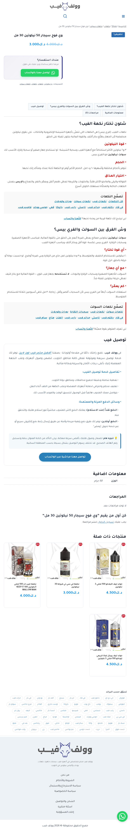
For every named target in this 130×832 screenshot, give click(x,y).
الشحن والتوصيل (65, 801)
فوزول (122, 698)
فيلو (14, 723)
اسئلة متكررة (65, 807)
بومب (98, 704)
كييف (28, 711)
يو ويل (39, 698)
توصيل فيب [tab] (37, 106)
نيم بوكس (69, 730)
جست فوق (120, 730)
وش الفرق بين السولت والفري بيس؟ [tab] (70, 106)
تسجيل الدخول (106, 522)
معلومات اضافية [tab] (114, 113)
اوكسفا (66, 717)
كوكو (67, 723)
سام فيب (41, 318)
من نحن (65, 775)
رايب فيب (70, 207)
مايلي (57, 723)
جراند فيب (94, 207)
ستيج (61, 698)
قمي (51, 207)
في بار (28, 698)
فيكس (63, 711)
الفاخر (39, 704)
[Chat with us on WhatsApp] (122, 816)
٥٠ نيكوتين (48, 84)
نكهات (40, 84)
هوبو (110, 723)
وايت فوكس (20, 730)
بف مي (24, 723)
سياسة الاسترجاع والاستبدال (65, 786)
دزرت (98, 730)
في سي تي (120, 717)
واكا (90, 723)
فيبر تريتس (22, 717)
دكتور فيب (107, 207)
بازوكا (59, 207)
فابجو (100, 723)
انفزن (59, 318)
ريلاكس (36, 723)
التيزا (108, 730)
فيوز (47, 723)
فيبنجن (78, 717)
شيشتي (96, 711)
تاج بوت (87, 704)
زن (43, 730)
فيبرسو (75, 711)
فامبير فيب (24, 207)
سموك (110, 704)
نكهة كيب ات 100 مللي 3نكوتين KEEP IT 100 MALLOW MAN (25, 587)
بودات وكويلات (63, 201)
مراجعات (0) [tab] (91, 113)
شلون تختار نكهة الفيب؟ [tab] (110, 106)
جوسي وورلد (40, 207)
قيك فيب (106, 717)
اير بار (72, 698)
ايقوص (121, 704)
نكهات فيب (99, 201)
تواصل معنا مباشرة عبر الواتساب (65, 457)
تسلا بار (121, 723)
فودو (55, 717)
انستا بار (51, 711)
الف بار (51, 698)
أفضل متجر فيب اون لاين (35, 353)
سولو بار (12, 704)
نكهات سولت (25, 84)
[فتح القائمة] (123, 16)
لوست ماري (53, 704)
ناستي (82, 207)
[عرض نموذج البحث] (65, 16)
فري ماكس (27, 704)
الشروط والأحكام (65, 780)
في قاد (119, 207)
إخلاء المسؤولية (65, 812)
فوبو (76, 704)
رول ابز (17, 711)
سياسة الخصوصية (65, 791)
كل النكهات (115, 201)
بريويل (34, 730)
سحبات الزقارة (79, 312)
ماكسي (39, 711)
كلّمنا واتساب (72, 218)
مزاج (51, 318)
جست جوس (84, 730)
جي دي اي (109, 698)
